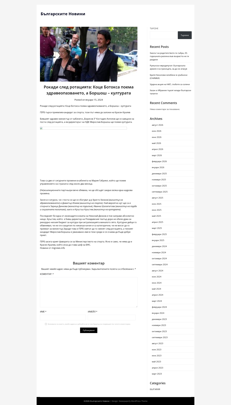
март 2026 (157, 155)
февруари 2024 (159, 307)
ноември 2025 (159, 179)
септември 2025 (160, 191)
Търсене (154, 28)
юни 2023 (156, 355)
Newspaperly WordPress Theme (133, 401)
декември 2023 (159, 319)
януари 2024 (158, 313)
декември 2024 (159, 246)
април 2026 (157, 149)
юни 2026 (156, 137)
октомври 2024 (159, 258)
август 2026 (157, 125)
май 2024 (156, 288)
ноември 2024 (159, 252)
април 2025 (157, 222)
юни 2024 (156, 282)
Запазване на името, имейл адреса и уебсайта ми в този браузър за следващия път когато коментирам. (89, 324)
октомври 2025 (159, 185)
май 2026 (156, 143)
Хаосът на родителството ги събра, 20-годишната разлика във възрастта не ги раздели (169, 56)
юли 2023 (156, 349)
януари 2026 (158, 167)
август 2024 (157, 270)
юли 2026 (156, 131)
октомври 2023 (159, 331)
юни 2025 (156, 210)
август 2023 (157, 343)
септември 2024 (160, 264)
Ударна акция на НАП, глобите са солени (170, 84)
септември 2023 (160, 337)
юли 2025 (156, 203)
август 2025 (157, 197)
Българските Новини (63, 13)
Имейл (92, 311)
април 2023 (157, 367)
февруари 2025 (159, 234)
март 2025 (157, 228)
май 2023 (156, 361)
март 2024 (157, 301)
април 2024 (157, 294)
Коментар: (47, 274)
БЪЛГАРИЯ (155, 389)
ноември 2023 (159, 325)
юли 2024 (156, 276)
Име (43, 311)
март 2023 (157, 373)
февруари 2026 (159, 161)
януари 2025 (158, 240)
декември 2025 (159, 173)
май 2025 (156, 216)
